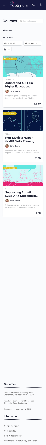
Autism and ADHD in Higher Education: (19, 84)
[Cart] (41, 5)
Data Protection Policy (13, 436)
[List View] (9, 49)
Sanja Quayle (15, 91)
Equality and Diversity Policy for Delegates (21, 441)
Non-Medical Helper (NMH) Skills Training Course (19, 139)
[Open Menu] (4, 5)
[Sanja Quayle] (7, 91)
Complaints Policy (11, 426)
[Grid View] (5, 49)
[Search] (34, 5)
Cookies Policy (10, 431)
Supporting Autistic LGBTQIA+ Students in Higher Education (20, 194)
